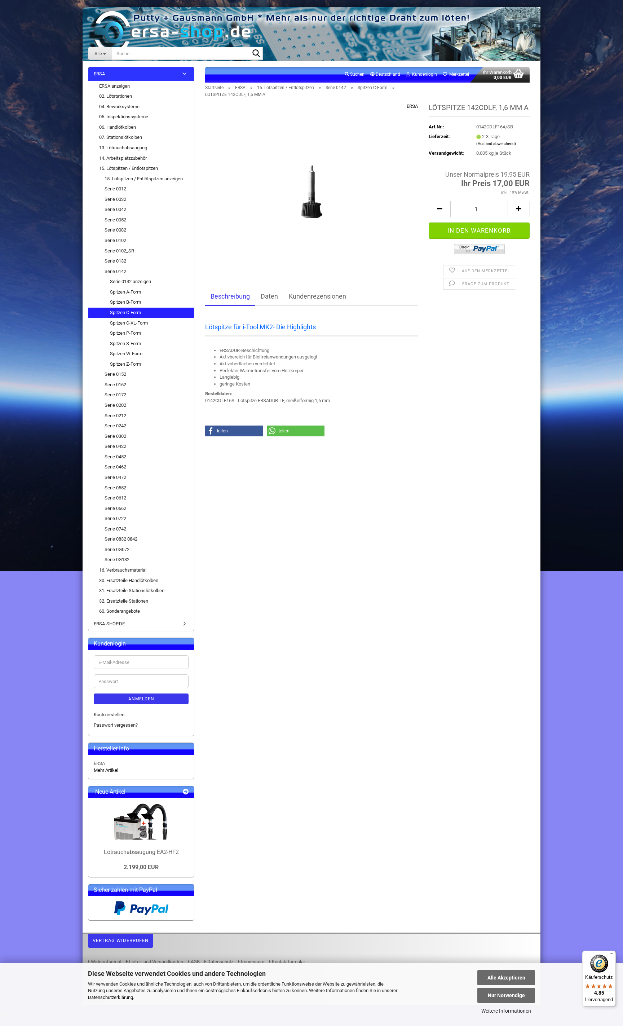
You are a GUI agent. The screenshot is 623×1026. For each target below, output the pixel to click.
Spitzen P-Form (125, 333)
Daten (269, 296)
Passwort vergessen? (116, 725)
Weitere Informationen (506, 1011)
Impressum (252, 961)
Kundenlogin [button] (423, 74)
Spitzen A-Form (125, 292)
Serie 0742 (115, 529)
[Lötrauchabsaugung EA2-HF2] (141, 821)
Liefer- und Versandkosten (155, 961)
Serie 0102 (115, 240)
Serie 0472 (115, 477)
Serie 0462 (115, 467)
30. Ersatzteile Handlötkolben (128, 580)
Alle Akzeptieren (506, 978)
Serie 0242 (115, 425)
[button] (385, 75)
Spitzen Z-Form (125, 364)
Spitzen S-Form (125, 343)
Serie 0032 (115, 199)
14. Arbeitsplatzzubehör (123, 158)
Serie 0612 (115, 498)
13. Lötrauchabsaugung (123, 147)
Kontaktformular (288, 961)
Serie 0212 (115, 415)
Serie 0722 (115, 518)
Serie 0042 (115, 209)
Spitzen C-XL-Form (129, 323)
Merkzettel (458, 74)
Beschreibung (230, 296)
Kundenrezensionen (317, 296)
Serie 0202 (115, 405)
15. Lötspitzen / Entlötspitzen (128, 168)
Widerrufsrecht (105, 961)
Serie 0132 (115, 261)
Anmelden (141, 698)
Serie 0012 (115, 188)
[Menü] (611, 955)
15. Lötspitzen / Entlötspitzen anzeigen (144, 178)
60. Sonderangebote (119, 611)
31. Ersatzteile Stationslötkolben (131, 590)
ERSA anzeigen (114, 86)
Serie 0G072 (117, 549)
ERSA (412, 106)
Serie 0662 (115, 508)
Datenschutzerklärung (110, 997)
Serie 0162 (115, 384)
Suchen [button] (356, 74)
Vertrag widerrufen (121, 940)
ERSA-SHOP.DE (109, 623)
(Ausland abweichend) (496, 143)
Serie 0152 (115, 374)
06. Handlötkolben (117, 127)
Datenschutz (219, 961)
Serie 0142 (115, 271)
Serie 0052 (115, 220)
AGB (195, 961)
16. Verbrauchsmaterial (122, 570)
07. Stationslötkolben (120, 137)
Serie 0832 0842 (121, 539)
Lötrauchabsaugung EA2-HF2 (141, 852)
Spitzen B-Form (125, 302)
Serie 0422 (115, 446)
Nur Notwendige (506, 995)
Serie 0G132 (117, 559)
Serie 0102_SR (119, 251)
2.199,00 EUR (141, 867)
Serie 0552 (115, 487)
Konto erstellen (109, 714)
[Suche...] (256, 53)
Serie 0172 (115, 394)
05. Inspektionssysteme (123, 116)
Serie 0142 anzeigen (130, 281)
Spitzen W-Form (126, 353)
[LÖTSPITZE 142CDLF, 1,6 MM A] (311, 184)
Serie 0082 (115, 230)
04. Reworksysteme (119, 106)
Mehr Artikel (106, 770)
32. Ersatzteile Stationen (123, 601)
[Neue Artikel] (186, 792)
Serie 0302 (115, 436)
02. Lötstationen (115, 96)
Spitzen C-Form (125, 312)
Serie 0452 (115, 456)
